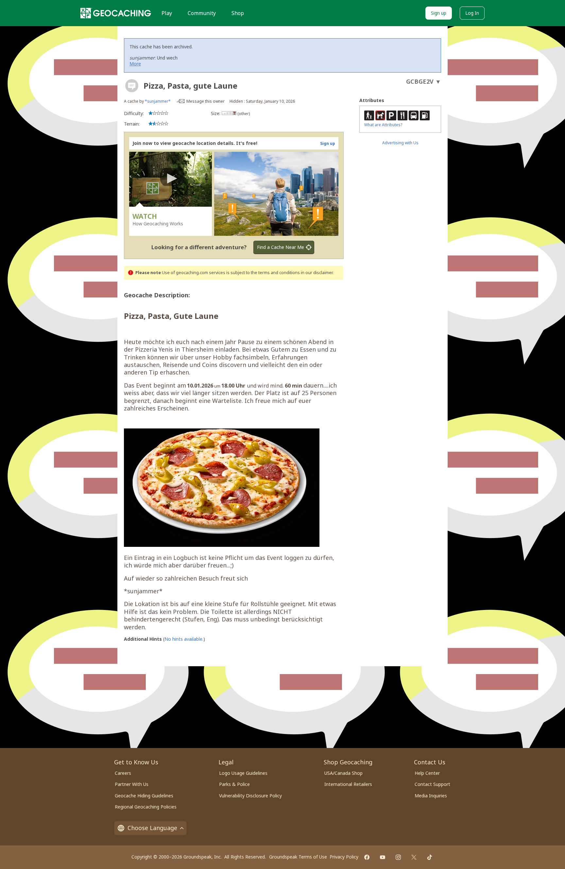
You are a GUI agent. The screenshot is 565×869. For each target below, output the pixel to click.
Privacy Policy (344, 857)
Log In (472, 13)
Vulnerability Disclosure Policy (250, 795)
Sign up (438, 13)
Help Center (427, 773)
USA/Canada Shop (343, 773)
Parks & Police (234, 784)
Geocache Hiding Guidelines (144, 795)
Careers (123, 773)
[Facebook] (367, 857)
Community (202, 13)
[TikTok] (430, 857)
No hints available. (183, 639)
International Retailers (348, 784)
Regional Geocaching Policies (146, 807)
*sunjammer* (158, 101)
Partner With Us (131, 784)
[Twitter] (414, 857)
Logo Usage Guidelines (243, 773)
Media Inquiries (431, 795)
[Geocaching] (115, 13)
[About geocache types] (132, 86)
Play (167, 13)
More (135, 64)
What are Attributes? (383, 125)
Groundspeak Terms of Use (298, 857)
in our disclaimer (317, 272)
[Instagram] (398, 857)
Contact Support (432, 784)
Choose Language (152, 828)
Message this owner (205, 101)
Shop (237, 13)
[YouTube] (382, 857)
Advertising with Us (400, 143)
